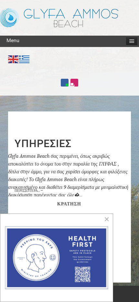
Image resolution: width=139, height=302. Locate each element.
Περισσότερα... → (29, 191)
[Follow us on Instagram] (74, 83)
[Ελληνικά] (24, 59)
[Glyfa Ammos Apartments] (59, 17)
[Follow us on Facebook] (65, 83)
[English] (13, 59)
